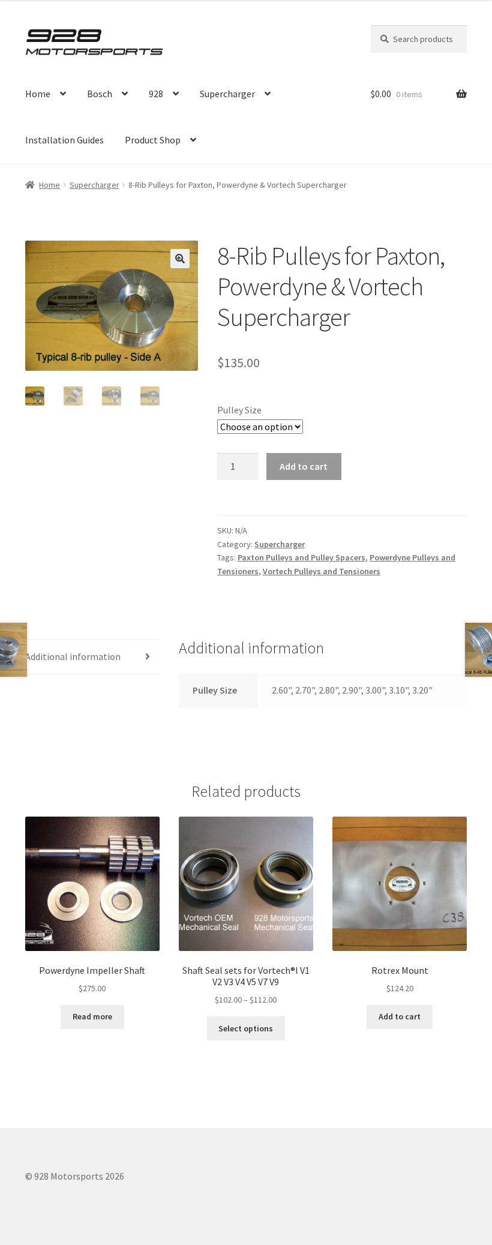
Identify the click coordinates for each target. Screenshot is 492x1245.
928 (156, 94)
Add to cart (304, 466)
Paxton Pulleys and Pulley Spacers (301, 557)
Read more (92, 1016)
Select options (245, 1028)
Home (37, 94)
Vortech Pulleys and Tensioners (321, 571)
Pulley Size (239, 410)
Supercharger (227, 94)
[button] (180, 258)
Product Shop (153, 140)
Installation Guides (64, 140)
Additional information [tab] (73, 656)
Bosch (99, 94)
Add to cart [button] (400, 1016)
